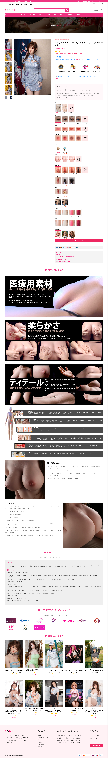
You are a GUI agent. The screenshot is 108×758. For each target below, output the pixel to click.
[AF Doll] (39, 620)
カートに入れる (79, 240)
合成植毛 (65, 238)
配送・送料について (42, 739)
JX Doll (60, 78)
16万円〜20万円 (81, 76)
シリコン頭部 (22, 14)
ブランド (7, 14)
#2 (71, 185)
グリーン (71, 123)
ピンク (58, 131)
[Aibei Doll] (11, 627)
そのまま (58, 152)
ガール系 (74, 76)
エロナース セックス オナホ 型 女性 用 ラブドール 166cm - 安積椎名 (74, 709)
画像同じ (71, 112)
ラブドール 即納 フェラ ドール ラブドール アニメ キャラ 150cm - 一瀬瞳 (14, 671)
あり (65, 206)
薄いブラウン (71, 173)
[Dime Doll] (39, 627)
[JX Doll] (25, 627)
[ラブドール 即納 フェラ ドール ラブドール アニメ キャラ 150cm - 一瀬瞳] (14, 654)
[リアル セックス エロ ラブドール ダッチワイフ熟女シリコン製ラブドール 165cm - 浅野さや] (94, 693)
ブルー (78, 123)
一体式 (58, 195)
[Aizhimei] (11, 620)
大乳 (64, 76)
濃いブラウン (78, 173)
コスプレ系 (68, 76)
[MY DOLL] (68, 620)
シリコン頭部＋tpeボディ (91, 76)
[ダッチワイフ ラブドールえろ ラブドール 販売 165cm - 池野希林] (74, 654)
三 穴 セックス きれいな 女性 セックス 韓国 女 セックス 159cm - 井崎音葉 (34, 670)
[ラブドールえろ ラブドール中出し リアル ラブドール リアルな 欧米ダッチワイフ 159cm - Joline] (94, 654)
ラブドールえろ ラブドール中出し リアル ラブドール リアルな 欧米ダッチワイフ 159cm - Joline (94, 671)
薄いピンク (58, 173)
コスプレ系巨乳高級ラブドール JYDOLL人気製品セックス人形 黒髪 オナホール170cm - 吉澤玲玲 (14, 712)
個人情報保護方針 (41, 744)
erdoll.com (13, 755)
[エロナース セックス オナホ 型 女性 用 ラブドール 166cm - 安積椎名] (74, 693)
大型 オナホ (42, 14)
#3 (71, 216)
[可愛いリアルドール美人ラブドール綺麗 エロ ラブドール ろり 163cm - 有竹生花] (34, 693)
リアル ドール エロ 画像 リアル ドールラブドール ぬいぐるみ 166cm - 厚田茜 (54, 671)
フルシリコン (32, 14)
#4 (78, 216)
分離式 (65, 196)
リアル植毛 (72, 238)
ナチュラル (58, 112)
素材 (49, 14)
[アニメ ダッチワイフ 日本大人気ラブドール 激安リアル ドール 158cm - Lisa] (54, 693)
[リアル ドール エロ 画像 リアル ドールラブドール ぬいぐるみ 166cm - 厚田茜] (54, 654)
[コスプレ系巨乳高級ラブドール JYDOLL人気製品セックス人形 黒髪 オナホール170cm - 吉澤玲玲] (14, 693)
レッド (71, 131)
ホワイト (64, 112)
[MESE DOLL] (82, 620)
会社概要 (39, 735)
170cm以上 (61, 25)
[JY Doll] (25, 620)
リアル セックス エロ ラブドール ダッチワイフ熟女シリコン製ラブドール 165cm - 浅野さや (94, 712)
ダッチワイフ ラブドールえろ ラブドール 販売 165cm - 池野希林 (74, 671)
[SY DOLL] (54, 620)
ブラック (58, 123)
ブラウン (65, 123)
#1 (65, 185)
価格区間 (62, 14)
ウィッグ (58, 237)
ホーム (45, 25)
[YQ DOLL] (97, 620)
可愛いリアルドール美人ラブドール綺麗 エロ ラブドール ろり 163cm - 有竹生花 (34, 709)
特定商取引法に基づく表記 (43, 737)
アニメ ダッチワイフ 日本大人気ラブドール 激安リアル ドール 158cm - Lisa (54, 711)
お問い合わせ (100, 3)
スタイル (70, 14)
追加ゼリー (65, 153)
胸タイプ (78, 14)
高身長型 (60, 76)
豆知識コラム (94, 3)
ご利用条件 (40, 742)
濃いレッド (78, 131)
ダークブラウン (78, 142)
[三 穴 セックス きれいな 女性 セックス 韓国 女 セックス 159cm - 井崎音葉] (34, 654)
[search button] (67, 10)
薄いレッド (65, 131)
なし (58, 205)
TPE (14, 14)
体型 (55, 14)
